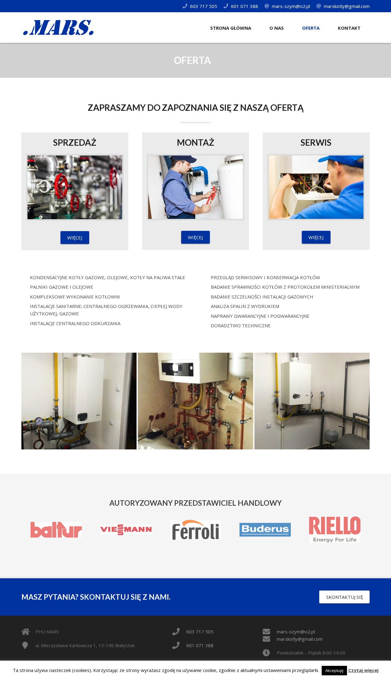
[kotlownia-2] (312, 401)
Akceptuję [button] (334, 670)
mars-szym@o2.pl (291, 6)
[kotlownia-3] (79, 401)
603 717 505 (203, 6)
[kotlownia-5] (195, 401)
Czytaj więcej (363, 670)
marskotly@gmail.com (347, 6)
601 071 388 (244, 6)
